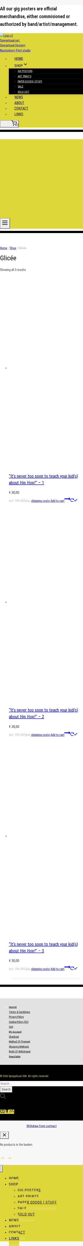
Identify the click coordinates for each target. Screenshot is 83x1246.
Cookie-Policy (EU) (19, 1022)
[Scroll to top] (2, 1157)
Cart (11, 1026)
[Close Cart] (4, 1135)
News (18, 97)
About (19, 103)
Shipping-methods (19, 1046)
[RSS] (11, 1111)
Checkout (14, 1036)
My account (15, 1031)
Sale (20, 86)
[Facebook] (7, 1111)
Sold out (23, 91)
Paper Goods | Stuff (30, 81)
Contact (21, 108)
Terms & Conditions (19, 1012)
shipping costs (40, 501)
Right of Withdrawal (20, 1051)
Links (18, 114)
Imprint (13, 1007)
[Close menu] (1, 1168)
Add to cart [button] (57, 501)
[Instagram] (2, 1111)
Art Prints (24, 76)
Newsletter (15, 1056)
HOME (18, 59)
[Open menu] (5, 223)
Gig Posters (25, 71)
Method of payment (19, 1041)
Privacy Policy (16, 1016)
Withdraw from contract (42, 1126)
